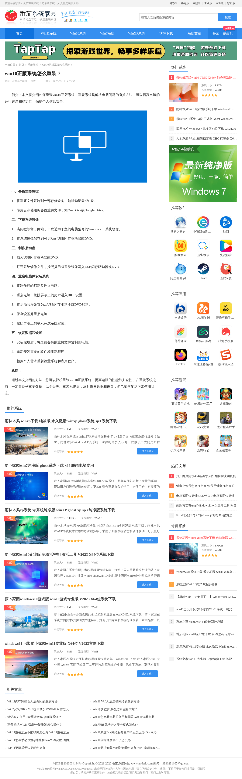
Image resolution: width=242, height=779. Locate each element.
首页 (19, 33)
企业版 (220, 3)
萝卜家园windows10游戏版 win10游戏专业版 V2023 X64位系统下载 (60, 599)
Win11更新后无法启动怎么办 (26, 747)
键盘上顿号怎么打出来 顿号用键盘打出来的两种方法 (202, 486)
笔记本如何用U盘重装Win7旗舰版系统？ (34, 716)
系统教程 (33, 64)
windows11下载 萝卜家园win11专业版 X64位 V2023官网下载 (54, 643)
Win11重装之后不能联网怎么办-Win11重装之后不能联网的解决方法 (51, 732)
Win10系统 (78, 33)
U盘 (91, 201)
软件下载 (166, 33)
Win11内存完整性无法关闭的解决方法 (32, 701)
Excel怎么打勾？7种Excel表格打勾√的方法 (201, 515)
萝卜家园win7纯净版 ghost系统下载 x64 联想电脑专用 (49, 465)
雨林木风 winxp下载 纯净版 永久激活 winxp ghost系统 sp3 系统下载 (61, 421)
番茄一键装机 (223, 33)
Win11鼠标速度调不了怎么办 (112, 740)
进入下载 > (147, 451)
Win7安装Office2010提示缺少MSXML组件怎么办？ (41, 709)
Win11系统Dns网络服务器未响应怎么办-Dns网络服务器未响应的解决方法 (141, 732)
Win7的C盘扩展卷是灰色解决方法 (115, 709)
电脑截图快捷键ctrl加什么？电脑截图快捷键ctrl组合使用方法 (202, 496)
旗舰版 (197, 3)
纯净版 (174, 3)
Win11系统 (49, 33)
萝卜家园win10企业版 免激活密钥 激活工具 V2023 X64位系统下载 (59, 554)
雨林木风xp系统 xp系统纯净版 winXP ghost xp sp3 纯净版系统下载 (60, 510)
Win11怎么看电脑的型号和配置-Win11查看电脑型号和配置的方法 (136, 716)
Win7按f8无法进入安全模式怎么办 (115, 724)
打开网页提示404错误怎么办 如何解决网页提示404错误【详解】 (203, 476)
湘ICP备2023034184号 (67, 763)
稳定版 (185, 3)
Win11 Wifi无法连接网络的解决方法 (116, 701)
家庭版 (231, 3)
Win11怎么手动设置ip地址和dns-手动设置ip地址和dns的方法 (46, 740)
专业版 (208, 3)
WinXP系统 (136, 33)
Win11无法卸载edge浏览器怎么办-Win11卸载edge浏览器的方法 (134, 747)
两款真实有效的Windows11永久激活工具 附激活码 (204, 506)
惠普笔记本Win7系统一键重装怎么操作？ (34, 724)
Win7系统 (107, 33)
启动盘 (30, 248)
